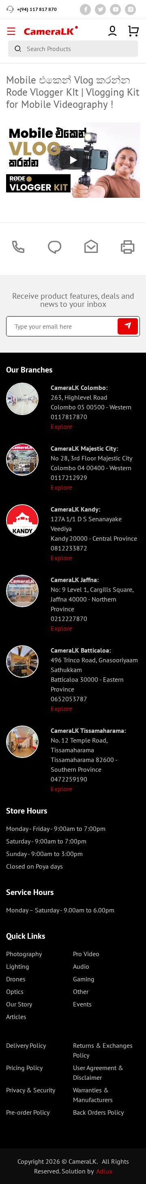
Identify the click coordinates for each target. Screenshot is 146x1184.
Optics (15, 991)
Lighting (17, 966)
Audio (81, 966)
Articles (16, 1017)
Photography (24, 954)
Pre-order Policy (27, 1112)
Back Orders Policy (98, 1112)
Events (82, 1004)
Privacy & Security (30, 1090)
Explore (61, 426)
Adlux (104, 1171)
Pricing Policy (24, 1068)
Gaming (83, 979)
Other (80, 991)
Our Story (19, 1004)
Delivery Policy (26, 1045)
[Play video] (73, 160)
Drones (16, 979)
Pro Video (86, 954)
